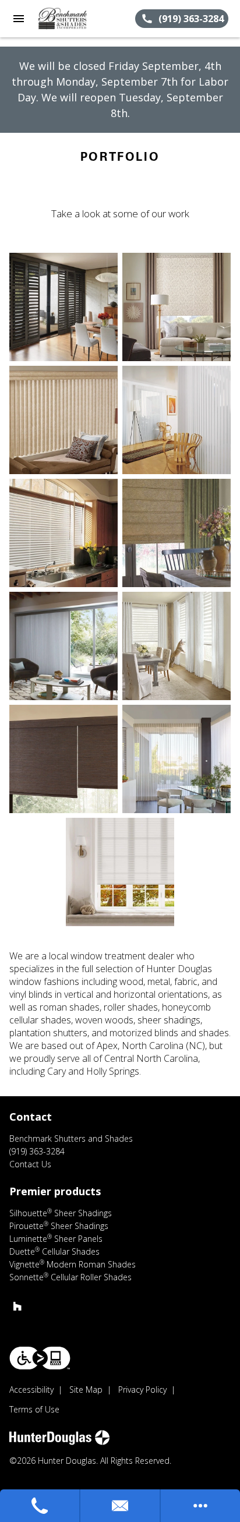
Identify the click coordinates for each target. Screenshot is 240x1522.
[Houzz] (17, 1306)
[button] (19, 19)
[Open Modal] (63, 307)
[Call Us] (40, 1505)
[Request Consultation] (120, 1505)
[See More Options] (200, 1505)
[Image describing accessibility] (39, 1358)
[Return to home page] (72, 18)
